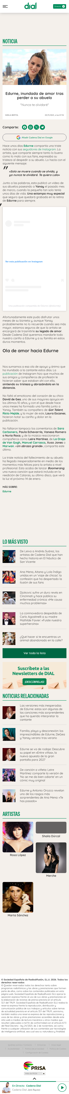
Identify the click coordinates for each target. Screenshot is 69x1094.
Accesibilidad (13, 1049)
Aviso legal (56, 1045)
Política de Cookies (58, 1049)
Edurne (7, 491)
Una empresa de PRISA (34, 1065)
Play (62, 1087)
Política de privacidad (34, 1049)
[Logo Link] (30, 6)
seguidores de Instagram (39, 149)
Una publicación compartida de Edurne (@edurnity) (35, 305)
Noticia (10, 41)
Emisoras (41, 1045)
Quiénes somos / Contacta (20, 1045)
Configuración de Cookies (37, 1052)
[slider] (34, 1081)
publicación (10, 373)
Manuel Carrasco (33, 442)
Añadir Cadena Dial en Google (37, 137)
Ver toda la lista (35, 653)
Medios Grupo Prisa (34, 1073)
